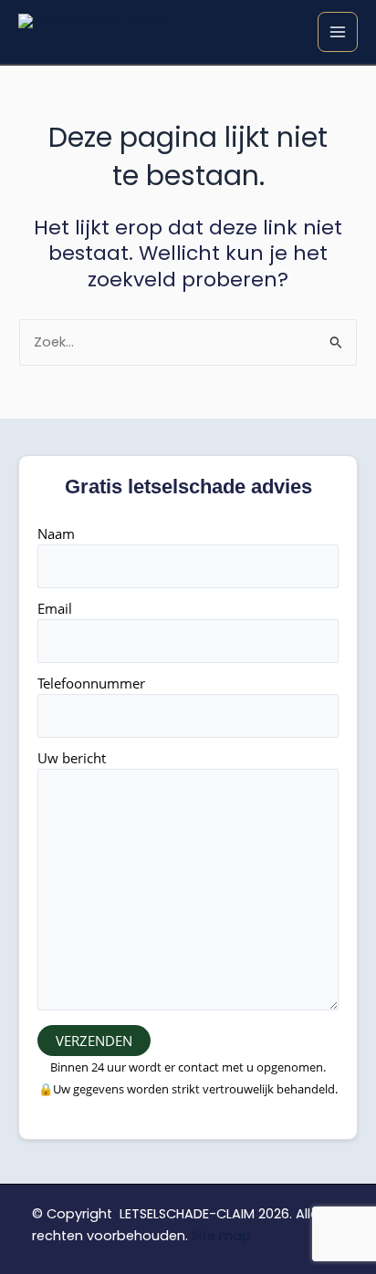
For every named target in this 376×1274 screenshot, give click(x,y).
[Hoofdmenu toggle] (338, 32)
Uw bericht (71, 758)
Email (54, 608)
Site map (221, 1236)
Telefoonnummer (91, 683)
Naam (56, 533)
